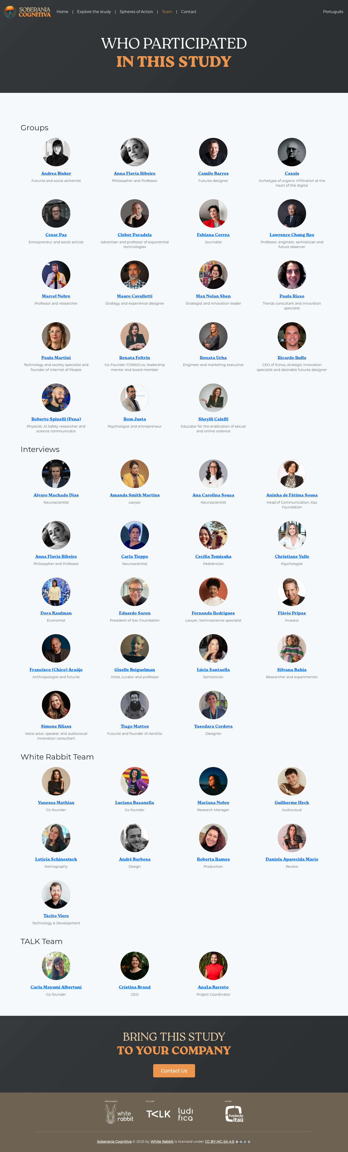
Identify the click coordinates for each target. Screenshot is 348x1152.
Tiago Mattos (135, 726)
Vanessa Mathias (56, 803)
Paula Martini (56, 358)
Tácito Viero (56, 916)
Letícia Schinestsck (56, 859)
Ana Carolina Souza (213, 495)
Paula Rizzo (292, 296)
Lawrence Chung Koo (292, 235)
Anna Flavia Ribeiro (135, 174)
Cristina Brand (135, 987)
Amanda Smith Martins (135, 495)
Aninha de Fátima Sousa (292, 495)
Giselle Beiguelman (134, 670)
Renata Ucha (213, 358)
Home (62, 11)
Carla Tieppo (134, 557)
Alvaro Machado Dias (56, 495)
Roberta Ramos (213, 859)
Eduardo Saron (135, 613)
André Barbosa (135, 859)
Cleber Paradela (135, 235)
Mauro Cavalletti (134, 296)
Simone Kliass (56, 726)
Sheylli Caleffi (213, 419)
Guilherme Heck (292, 803)
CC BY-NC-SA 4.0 (219, 1141)
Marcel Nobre (56, 296)
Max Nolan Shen (213, 296)
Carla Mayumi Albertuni (56, 987)
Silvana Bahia (292, 670)
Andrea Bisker (56, 174)
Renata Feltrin (134, 358)
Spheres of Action (136, 11)
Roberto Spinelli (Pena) (56, 419)
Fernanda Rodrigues (213, 613)
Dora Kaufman (56, 613)
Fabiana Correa (213, 235)
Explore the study (94, 11)
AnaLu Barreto (213, 987)
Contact (188, 11)
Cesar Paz (56, 235)
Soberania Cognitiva (114, 1141)
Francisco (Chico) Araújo (56, 670)
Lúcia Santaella (213, 670)
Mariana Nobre (213, 803)
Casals (292, 174)
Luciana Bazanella (134, 803)
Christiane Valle (292, 557)
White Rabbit (162, 1141)
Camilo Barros (213, 174)
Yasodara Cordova (213, 726)
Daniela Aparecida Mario (292, 859)
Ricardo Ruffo (292, 358)
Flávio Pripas (292, 613)
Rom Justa (135, 419)
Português (333, 11)
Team (167, 11)
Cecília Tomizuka (213, 557)
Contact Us (174, 1071)
